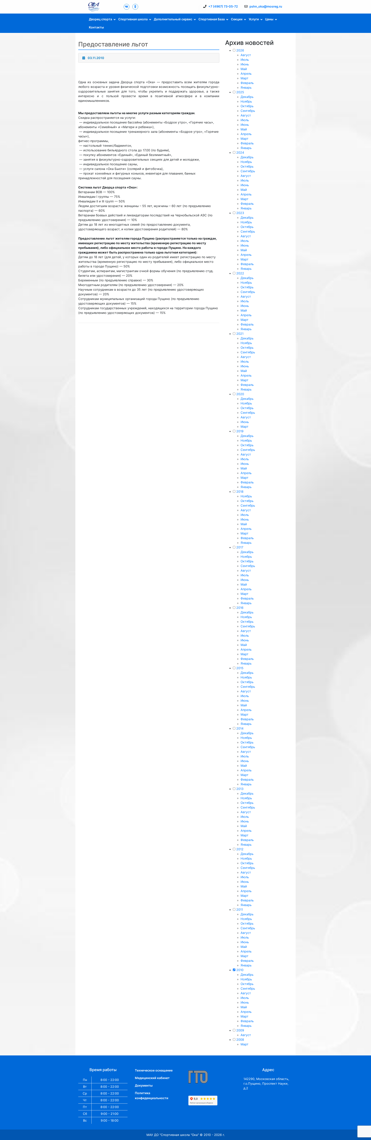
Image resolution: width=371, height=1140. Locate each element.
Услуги (254, 19)
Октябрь (247, 106)
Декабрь (247, 97)
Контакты (96, 27)
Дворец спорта (100, 19)
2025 (240, 92)
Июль (245, 60)
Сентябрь (248, 111)
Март (244, 78)
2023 (240, 213)
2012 (239, 849)
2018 (239, 491)
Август (246, 55)
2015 (239, 668)
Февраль (247, 83)
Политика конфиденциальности (151, 1095)
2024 (240, 152)
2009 (240, 1030)
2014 (239, 728)
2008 (240, 1040)
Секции (237, 19)
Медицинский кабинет (152, 1078)
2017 (239, 547)
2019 (239, 431)
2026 (240, 50)
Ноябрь (246, 101)
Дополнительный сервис (173, 19)
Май (244, 69)
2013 (239, 789)
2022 (240, 273)
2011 (239, 909)
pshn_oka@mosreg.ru (265, 6)
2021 (239, 334)
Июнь (245, 64)
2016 (239, 608)
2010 (239, 970)
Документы (144, 1085)
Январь (246, 87)
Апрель (246, 73)
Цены (269, 19)
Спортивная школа (133, 19)
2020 (240, 394)
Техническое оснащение (154, 1070)
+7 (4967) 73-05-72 (223, 6)
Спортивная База (211, 19)
